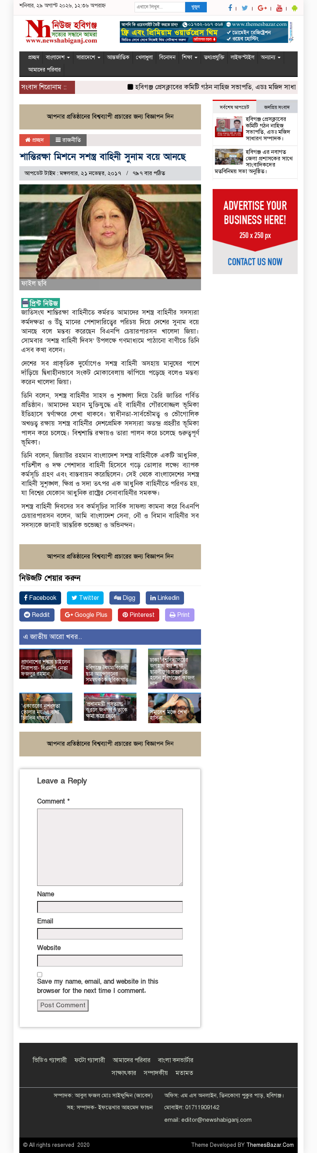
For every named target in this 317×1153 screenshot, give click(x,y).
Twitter (88, 598)
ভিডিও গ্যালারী (50, 1060)
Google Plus (90, 615)
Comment (53, 801)
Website (49, 948)
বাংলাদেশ (56, 57)
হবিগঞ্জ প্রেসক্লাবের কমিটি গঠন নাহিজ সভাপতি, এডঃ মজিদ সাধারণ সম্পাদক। (268, 129)
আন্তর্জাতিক (118, 57)
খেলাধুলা (144, 57)
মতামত (184, 1073)
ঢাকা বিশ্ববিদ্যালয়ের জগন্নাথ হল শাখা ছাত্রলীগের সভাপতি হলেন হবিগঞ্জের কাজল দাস (172, 672)
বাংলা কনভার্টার (175, 1060)
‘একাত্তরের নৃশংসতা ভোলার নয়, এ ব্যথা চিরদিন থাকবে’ (40, 712)
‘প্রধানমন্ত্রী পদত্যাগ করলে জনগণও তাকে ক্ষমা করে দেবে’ (107, 710)
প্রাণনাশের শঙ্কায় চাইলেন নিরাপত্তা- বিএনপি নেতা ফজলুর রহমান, (45, 668)
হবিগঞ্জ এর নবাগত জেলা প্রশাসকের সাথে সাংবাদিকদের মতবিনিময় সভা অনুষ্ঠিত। (254, 161)
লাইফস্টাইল (242, 57)
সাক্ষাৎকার (124, 1073)
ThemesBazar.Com (270, 1145)
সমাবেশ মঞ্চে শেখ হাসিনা (168, 715)
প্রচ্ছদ (33, 57)
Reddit (40, 615)
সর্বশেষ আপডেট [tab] (234, 107)
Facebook (41, 598)
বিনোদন (167, 57)
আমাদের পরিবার (44, 69)
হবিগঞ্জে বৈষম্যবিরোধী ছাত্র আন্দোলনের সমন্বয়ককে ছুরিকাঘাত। (108, 673)
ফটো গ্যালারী (90, 1060)
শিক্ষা (188, 57)
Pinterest (141, 615)
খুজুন (195, 7)
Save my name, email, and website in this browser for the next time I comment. (97, 986)
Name (45, 894)
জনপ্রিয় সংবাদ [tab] (277, 107)
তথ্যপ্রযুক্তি (214, 57)
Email (45, 921)
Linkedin (167, 598)
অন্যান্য (269, 57)
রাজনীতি (71, 139)
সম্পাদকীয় (156, 1073)
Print (183, 615)
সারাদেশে (87, 57)
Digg (128, 598)
